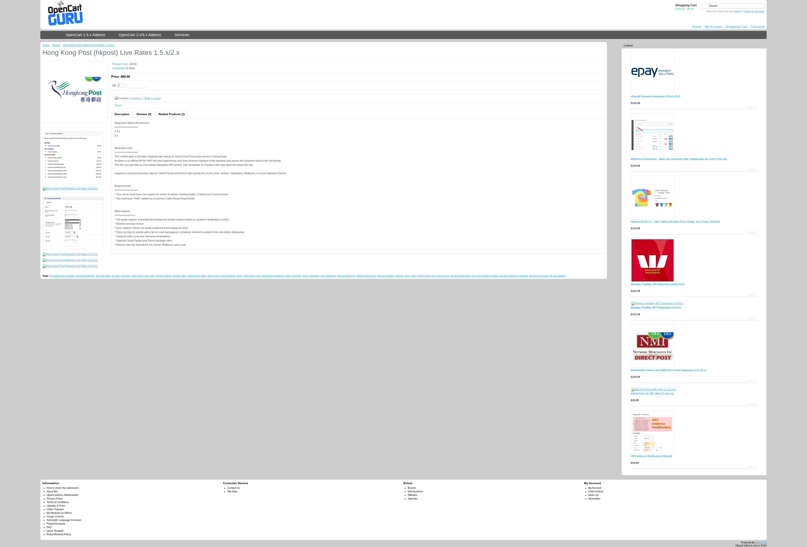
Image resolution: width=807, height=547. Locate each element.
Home (696, 27)
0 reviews (135, 98)
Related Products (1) (171, 114)
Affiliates (412, 495)
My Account (713, 27)
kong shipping (293, 275)
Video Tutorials (55, 509)
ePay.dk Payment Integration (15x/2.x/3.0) (655, 96)
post (239, 275)
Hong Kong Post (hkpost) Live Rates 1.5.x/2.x (89, 45)
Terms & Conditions (58, 502)
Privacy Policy (55, 498)
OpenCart (761, 542)
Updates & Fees (56, 505)
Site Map (232, 491)
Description (122, 114)
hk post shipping (85, 275)
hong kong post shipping (221, 275)
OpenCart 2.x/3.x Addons (140, 35)
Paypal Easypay (56, 523)
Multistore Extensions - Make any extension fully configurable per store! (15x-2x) (679, 159)
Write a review (152, 98)
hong (407, 275)
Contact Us (233, 487)
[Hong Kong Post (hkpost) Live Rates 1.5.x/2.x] (75, 118)
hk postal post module (62, 275)
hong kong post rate (142, 275)
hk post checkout (538, 275)
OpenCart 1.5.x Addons (85, 35)
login (737, 11)
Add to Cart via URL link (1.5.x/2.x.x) (652, 393)
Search (56, 45)
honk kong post (251, 275)
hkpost (399, 275)
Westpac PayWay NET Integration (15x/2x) (656, 307)
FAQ (49, 527)
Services (182, 35)
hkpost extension (366, 275)
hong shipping (311, 275)
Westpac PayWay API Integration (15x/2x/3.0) (657, 284)
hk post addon (558, 275)
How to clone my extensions (63, 487)
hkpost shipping (346, 275)
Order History (595, 491)
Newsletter (594, 498)
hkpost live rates (197, 275)
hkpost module (385, 275)
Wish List (593, 495)
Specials (413, 498)
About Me (52, 491)
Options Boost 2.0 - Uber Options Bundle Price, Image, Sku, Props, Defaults (675, 221)
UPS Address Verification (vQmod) (651, 456)
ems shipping (328, 275)
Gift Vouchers (415, 491)
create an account (754, 11)
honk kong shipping (273, 275)
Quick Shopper (55, 530)
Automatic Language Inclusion (64, 520)
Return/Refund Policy (59, 534)
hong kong (443, 275)
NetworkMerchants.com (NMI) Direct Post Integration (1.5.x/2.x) (668, 370)
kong (414, 275)
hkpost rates (179, 275)
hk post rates (103, 275)
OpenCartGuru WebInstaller (62, 495)
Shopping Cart (736, 27)
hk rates (116, 275)
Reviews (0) (144, 114)
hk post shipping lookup (485, 275)
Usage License (55, 516)
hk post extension (460, 275)
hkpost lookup (163, 275)
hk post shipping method (514, 275)
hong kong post (427, 275)
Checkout (757, 27)
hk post (126, 275)
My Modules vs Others (59, 512)
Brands (412, 487)
